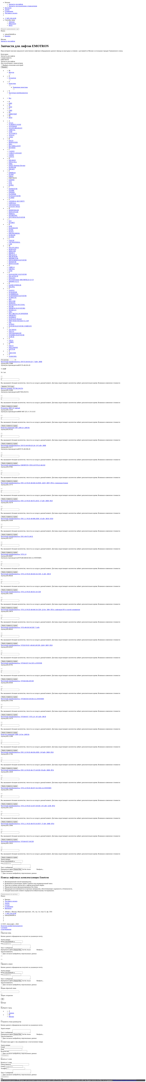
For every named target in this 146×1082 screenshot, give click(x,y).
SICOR (11, 306)
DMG (11, 164)
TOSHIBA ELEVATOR (16, 335)
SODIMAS (12, 317)
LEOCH (11, 240)
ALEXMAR (13, 126)
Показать (4, 67)
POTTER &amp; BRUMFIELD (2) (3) (21, 280)
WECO (11, 346)
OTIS (10, 271)
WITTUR (12, 349)
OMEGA (12, 267)
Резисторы (12, 83)
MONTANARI (14, 263)
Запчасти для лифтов (16, 4)
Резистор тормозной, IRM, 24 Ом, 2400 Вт (15, 734)
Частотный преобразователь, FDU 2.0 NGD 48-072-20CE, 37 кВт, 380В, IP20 (27, 501)
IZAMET (12, 222)
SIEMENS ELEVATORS (17, 308)
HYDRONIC (13, 215)
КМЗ (10, 103)
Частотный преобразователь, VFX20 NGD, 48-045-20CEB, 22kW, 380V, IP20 (27, 645)
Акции (7, 9)
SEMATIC (12, 303)
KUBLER (12, 235)
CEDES (11, 155)
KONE (11, 230)
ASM (10, 131)
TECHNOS (12, 329)
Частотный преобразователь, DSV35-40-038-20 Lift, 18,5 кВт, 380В (23, 445)
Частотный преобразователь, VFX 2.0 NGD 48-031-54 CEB (21, 592)
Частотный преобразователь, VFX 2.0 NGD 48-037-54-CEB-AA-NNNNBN (26, 788)
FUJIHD (11, 197)
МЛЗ (10, 107)
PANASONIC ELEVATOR (18, 274)
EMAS (11, 176)
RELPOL (12, 287)
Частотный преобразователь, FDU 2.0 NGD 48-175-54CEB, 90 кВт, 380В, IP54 (27, 770)
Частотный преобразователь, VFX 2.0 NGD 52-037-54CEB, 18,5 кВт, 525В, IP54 (28, 806)
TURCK (11, 337)
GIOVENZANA (14, 205)
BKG (10, 144)
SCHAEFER (13, 292)
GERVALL (12, 203)
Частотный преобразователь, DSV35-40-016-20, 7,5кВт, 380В (21, 361)
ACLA (11, 123)
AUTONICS (13, 133)
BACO (11, 140)
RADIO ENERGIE (15, 285)
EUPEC (11, 185)
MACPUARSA (14, 247)
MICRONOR (13, 256)
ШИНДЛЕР (13, 114)
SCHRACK (12, 297)
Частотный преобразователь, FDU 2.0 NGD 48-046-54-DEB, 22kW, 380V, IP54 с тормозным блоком (34, 483)
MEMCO (12, 253)
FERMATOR (13, 189)
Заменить (9, 871)
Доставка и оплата (11, 13)
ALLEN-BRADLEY (15, 128)
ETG (10, 181)
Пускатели (12, 78)
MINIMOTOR (13, 258)
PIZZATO (12, 278)
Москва (11, 1016)
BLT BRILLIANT (15, 146)
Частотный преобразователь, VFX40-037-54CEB (17, 841)
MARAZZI (12, 249)
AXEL (11, 137)
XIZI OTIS (12, 353)
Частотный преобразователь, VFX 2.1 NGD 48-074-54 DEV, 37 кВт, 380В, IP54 (27, 823)
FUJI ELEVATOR (15, 196)
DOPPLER (12, 167)
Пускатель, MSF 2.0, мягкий (10, 408)
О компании (9, 11)
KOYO (11, 231)
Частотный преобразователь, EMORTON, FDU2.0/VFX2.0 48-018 (23, 465)
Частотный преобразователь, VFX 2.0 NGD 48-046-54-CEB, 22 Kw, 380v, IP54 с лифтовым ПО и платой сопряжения (40, 609)
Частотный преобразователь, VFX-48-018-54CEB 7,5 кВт (20, 627)
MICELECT (13, 255)
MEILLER (12, 251)
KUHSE (11, 237)
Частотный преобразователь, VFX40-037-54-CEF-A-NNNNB (21, 663)
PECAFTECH (13, 276)
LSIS (10, 244)
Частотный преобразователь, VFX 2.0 (13, 554)
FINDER (12, 192)
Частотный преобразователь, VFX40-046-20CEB (17, 681)
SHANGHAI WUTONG (17, 305)
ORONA (12, 269)
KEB (10, 226)
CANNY (12, 151)
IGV (10, 221)
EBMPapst (12, 173)
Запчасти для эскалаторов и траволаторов (23, 6)
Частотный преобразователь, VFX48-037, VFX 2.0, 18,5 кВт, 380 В (23, 716)
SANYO (11, 290)
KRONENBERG (14, 233)
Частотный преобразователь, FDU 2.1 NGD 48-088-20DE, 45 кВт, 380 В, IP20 (27, 518)
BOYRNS (12, 148)
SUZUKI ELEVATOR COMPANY (20, 326)
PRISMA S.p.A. (14, 281)
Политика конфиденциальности (12, 926)
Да (114, 1080)
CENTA (11, 156)
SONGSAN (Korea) (15, 319)
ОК (2, 999)
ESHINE (12, 180)
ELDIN (11, 174)
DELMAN (12, 160)
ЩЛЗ (10, 117)
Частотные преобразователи (18, 93)
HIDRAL (12, 214)
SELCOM (12, 301)
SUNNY (11, 324)
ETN (10, 183)
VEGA (11, 340)
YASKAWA (13, 356)
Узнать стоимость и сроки (9, 406)
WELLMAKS (13, 347)
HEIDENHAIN (14, 210)
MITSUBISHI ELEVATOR (18, 260)
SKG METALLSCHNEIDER (18, 313)
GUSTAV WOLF (14, 206)
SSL (10, 322)
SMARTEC (12, 315)
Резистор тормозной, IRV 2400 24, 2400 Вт (15, 427)
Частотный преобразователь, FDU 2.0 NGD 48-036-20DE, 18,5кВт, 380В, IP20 (27, 752)
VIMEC (11, 342)
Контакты (8, 8)
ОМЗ (10, 110)
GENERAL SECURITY (17, 201)
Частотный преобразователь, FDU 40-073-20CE (17, 536)
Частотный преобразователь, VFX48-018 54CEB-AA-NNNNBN (22, 699)
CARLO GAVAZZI (15, 153)
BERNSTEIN (13, 142)
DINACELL (13, 162)
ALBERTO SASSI (15, 124)
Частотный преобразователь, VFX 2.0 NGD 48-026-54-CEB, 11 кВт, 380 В (26, 574)
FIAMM (11, 190)
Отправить (5, 1055)
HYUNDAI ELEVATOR (17, 217)
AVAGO (11, 135)
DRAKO (12, 169)
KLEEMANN (13, 228)
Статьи (7, 905)
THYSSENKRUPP (15, 333)
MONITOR (12, 262)
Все (10, 98)
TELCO (11, 331)
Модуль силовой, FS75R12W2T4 (12, 388)
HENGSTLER (13, 212)
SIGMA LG (12, 310)
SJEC (10, 312)
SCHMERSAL (13, 294)
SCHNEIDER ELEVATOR (18, 296)
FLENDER (12, 194)
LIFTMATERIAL (14, 242)
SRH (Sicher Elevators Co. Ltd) (19, 321)
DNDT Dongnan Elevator (17, 165)
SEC (10, 299)
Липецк (11, 1013)
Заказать (4, 386)
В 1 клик (11, 386)
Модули (11, 72)
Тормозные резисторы (20, 87)
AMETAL (12, 130)
